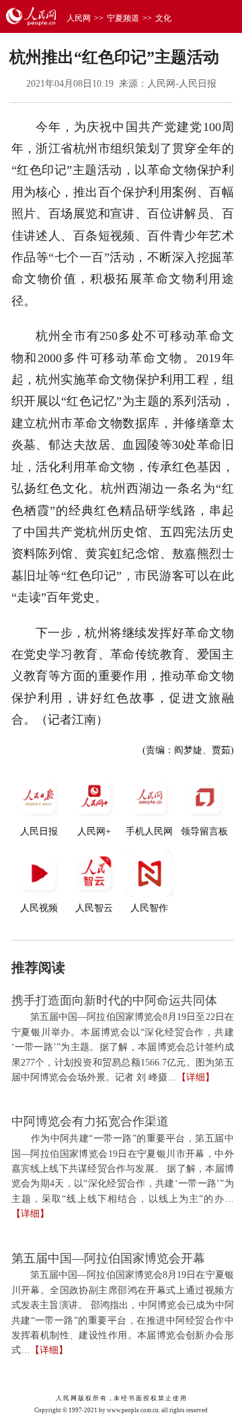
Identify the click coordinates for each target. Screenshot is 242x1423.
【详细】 (195, 1077)
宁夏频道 (123, 18)
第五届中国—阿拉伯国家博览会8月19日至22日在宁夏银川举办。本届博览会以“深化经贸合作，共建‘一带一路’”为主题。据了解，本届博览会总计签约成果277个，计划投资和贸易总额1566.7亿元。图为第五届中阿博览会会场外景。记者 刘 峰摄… (122, 1047)
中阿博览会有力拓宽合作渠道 (90, 1121)
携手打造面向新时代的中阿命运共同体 (114, 1000)
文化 (163, 18)
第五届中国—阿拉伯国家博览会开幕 (108, 1258)
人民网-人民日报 (181, 84)
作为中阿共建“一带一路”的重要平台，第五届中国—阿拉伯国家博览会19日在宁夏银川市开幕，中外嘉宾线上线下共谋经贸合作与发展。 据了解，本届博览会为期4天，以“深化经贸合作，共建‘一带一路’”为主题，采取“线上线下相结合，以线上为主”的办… (122, 1168)
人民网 (79, 18)
